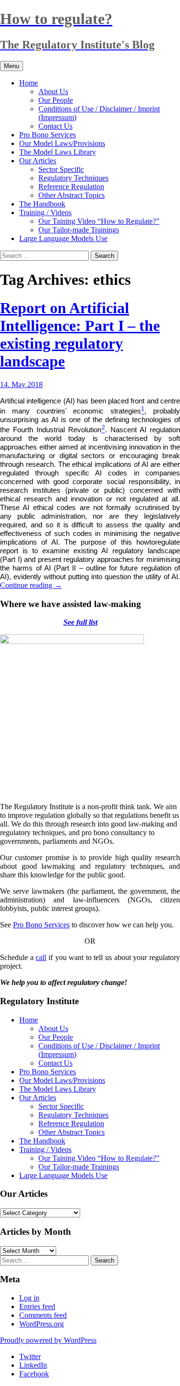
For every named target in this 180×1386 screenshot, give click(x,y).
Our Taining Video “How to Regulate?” (98, 221)
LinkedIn (33, 1365)
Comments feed (43, 1315)
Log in (29, 1298)
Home (28, 83)
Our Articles (37, 161)
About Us (53, 91)
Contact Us (55, 126)
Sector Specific (61, 169)
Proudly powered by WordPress (48, 1340)
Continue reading (31, 585)
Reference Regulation (71, 186)
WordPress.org (41, 1324)
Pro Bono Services (47, 135)
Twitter (30, 1356)
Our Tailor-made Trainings (78, 230)
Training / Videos (45, 212)
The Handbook (42, 204)
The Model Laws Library (57, 152)
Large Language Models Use (63, 238)
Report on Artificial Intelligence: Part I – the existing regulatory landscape (80, 334)
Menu (11, 66)
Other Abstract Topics (71, 195)
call (41, 957)
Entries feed (37, 1306)
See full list (80, 622)
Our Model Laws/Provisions (62, 143)
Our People (55, 100)
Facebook (34, 1374)
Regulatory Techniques (73, 178)
